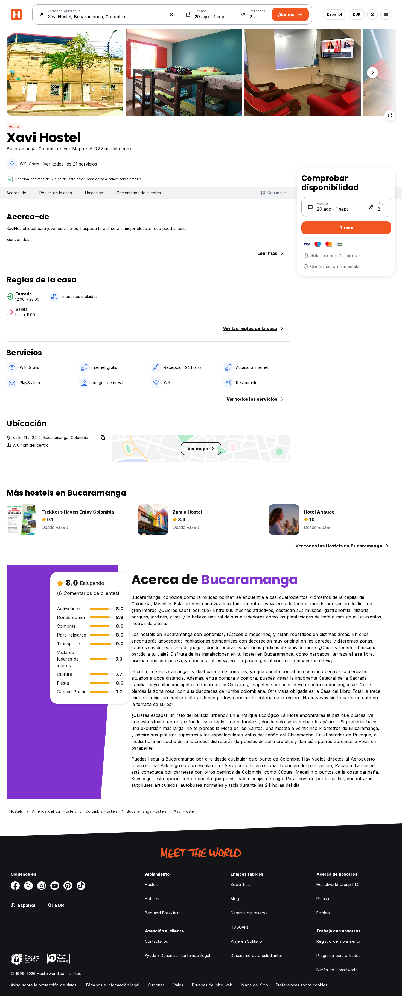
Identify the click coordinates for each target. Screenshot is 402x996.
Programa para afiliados (338, 955)
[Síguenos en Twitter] (28, 885)
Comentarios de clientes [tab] (138, 192)
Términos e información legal (112, 985)
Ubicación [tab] (94, 192)
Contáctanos (156, 941)
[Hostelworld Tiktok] (81, 885)
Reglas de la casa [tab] (55, 192)
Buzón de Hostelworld (337, 969)
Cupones (156, 985)
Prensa (322, 898)
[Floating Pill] (372, 72)
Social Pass (241, 884)
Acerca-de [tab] (16, 192)
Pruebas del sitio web (212, 985)
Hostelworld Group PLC (338, 884)
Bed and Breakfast (162, 912)
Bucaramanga (21, 148)
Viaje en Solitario (246, 941)
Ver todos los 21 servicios (70, 164)
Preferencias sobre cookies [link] (302, 985)
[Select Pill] (372, 14)
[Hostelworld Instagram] (41, 885)
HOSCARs (240, 927)
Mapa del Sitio (254, 985)
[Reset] (171, 14)
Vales (178, 985)
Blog (235, 898)
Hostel (14, 127)
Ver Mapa (73, 148)
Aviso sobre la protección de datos (44, 985)
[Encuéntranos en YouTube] (54, 885)
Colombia (48, 148)
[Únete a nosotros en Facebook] (15, 885)
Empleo (323, 912)
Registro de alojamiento (338, 941)
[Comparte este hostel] (389, 115)
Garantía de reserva (249, 912)
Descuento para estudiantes (257, 955)
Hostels (152, 884)
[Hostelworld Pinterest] (67, 885)
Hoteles (152, 898)
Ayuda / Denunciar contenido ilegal (177, 955)
